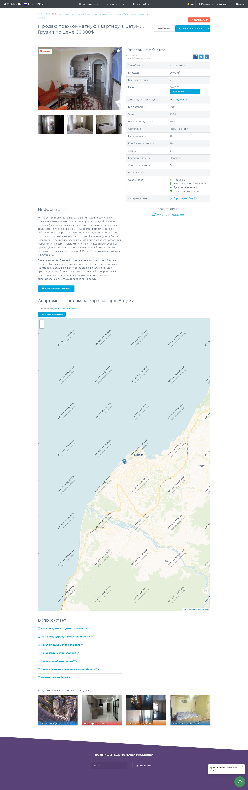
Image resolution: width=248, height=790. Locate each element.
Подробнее (180, 99)
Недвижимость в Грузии (69, 14)
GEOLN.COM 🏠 (46, 14)
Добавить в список (190, 28)
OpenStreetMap (195, 609)
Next (120, 124)
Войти (239, 4)
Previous (39, 124)
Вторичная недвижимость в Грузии (103, 14)
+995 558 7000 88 (170, 215)
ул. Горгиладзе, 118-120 (183, 198)
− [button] (42, 326)
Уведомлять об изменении (186, 92)
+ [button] (42, 322)
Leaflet (185, 609)
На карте (165, 28)
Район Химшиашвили (65, 308)
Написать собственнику (57, 288)
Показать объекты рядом (52, 314)
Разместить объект (213, 4)
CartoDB (206, 609)
